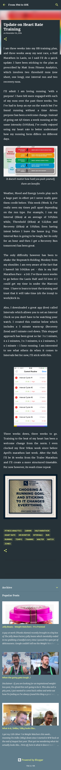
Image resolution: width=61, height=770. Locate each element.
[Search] (57, 4)
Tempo (19, 539)
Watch (50, 539)
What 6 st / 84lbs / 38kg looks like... (19, 728)
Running (8, 539)
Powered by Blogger (32, 760)
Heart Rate (10, 535)
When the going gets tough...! (16, 677)
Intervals (37, 535)
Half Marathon (42, 531)
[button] (5, 39)
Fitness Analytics (13, 531)
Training (29, 539)
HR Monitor (24, 535)
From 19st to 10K (18, 4)
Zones (8, 544)
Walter (40, 539)
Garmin (28, 531)
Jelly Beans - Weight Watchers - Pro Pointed (23, 627)
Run (47, 535)
